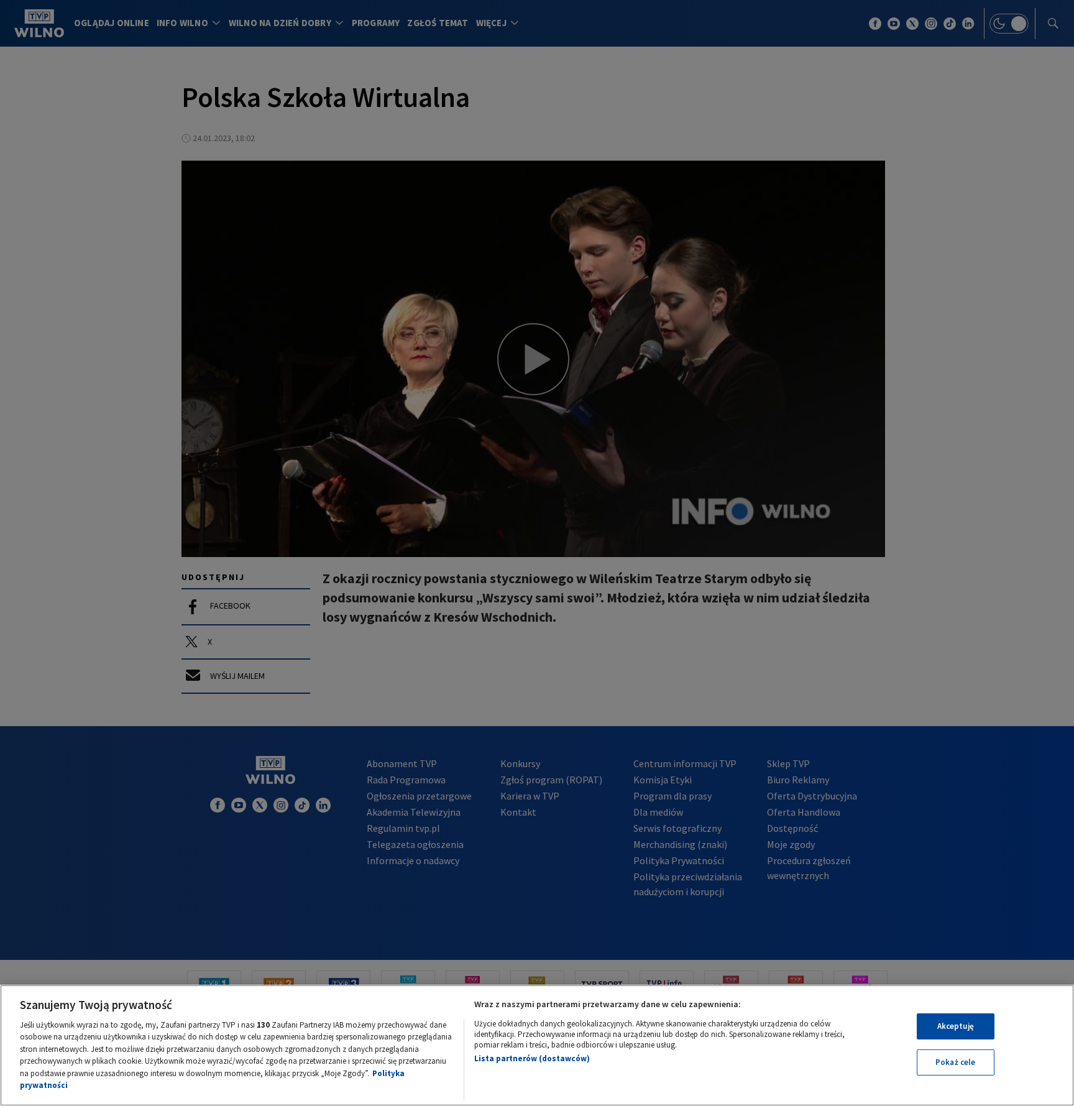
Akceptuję (955, 1026)
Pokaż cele (955, 1062)
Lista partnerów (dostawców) (532, 1058)
